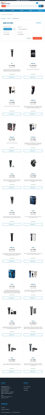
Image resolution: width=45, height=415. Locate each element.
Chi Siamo (12, 10)
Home (4, 10)
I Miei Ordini (26, 390)
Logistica (21, 10)
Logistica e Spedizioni (5, 409)
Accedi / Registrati (27, 386)
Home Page (3, 18)
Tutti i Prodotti (6, 34)
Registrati (40, 10)
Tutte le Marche (21, 34)
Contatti (30, 10)
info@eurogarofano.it (9, 393)
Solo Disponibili (7, 29)
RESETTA (29, 38)
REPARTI (4, 6)
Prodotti (9, 18)
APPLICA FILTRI (37, 38)
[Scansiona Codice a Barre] (42, 6)
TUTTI (14, 29)
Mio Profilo (26, 388)
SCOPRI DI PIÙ (12, 77)
